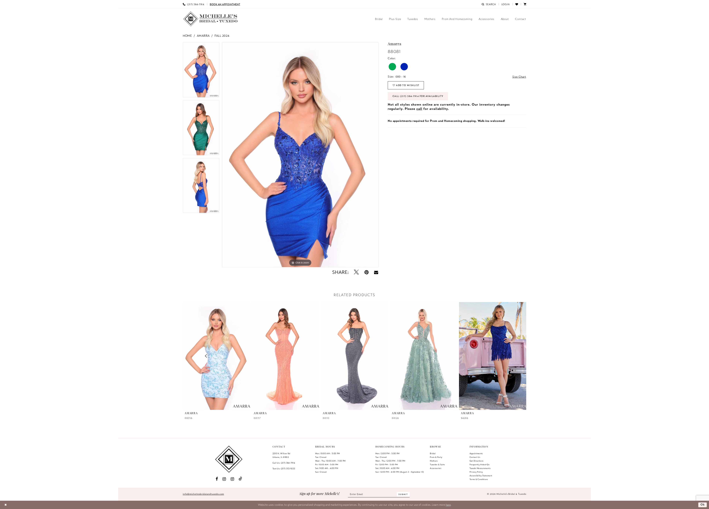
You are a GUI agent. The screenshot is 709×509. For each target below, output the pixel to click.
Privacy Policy (476, 472)
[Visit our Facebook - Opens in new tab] (217, 478)
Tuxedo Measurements (480, 468)
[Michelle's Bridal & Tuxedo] (210, 19)
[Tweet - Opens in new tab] (356, 272)
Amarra (203, 36)
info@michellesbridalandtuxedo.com (203, 494)
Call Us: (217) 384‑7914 (284, 463)
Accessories (435, 468)
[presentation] (216, 356)
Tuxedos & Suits (437, 464)
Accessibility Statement (481, 475)
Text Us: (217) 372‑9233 (284, 468)
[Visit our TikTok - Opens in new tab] (240, 479)
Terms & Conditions (479, 479)
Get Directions (477, 461)
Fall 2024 (222, 36)
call (419, 109)
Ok (703, 504)
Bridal (433, 453)
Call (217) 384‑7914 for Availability (418, 96)
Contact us (475, 457)
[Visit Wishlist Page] (517, 4)
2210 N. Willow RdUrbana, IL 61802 (281, 455)
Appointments (476, 453)
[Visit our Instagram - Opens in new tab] (224, 478)
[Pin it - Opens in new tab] (366, 272)
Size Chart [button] (519, 76)
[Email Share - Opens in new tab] (376, 272)
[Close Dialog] (5, 505)
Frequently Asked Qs (479, 464)
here (448, 504)
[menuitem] (193, 4)
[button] (506, 4)
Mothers (434, 461)
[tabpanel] (201, 71)
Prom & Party (436, 457)
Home (187, 36)
